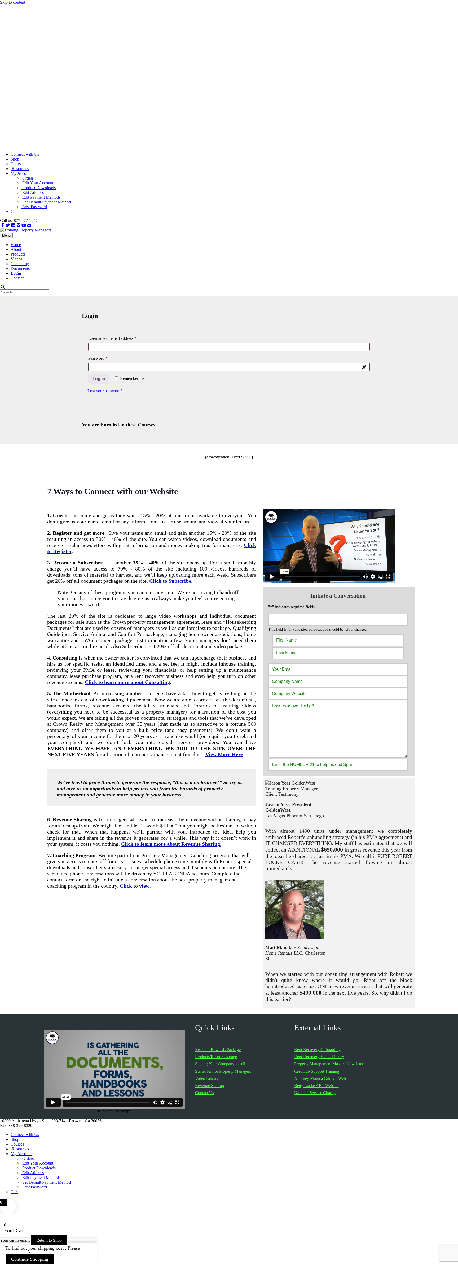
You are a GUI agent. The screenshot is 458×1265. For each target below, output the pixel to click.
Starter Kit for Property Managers (223, 1071)
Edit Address (32, 192)
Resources (20, 168)
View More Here (224, 754)
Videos (16, 259)
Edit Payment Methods (40, 197)
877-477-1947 (26, 220)
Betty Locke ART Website (316, 1085)
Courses (17, 164)
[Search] (2, 287)
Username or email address (120, 338)
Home (16, 244)
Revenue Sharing (209, 1085)
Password (105, 358)
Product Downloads (38, 187)
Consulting (20, 263)
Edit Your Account (37, 183)
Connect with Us (25, 154)
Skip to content (12, 2)
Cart (14, 211)
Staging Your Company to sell (220, 1064)
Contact (17, 278)
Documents (20, 268)
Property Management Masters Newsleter (328, 1064)
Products (18, 254)
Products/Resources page (216, 1056)
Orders (27, 178)
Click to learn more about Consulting (127, 682)
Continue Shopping (29, 1259)
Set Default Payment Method (46, 202)
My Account (21, 173)
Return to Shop (49, 1240)
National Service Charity (315, 1092)
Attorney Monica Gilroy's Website (322, 1078)
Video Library (207, 1078)
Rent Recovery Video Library (319, 1056)
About (16, 249)
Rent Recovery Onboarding (317, 1049)
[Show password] (364, 367)
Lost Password (34, 206)
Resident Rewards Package (218, 1049)
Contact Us (204, 1092)
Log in (99, 378)
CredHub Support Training (316, 1071)
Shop (15, 159)
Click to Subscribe (170, 581)
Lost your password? (104, 391)
